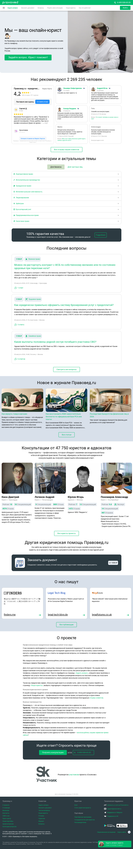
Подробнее (100, 235)
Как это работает (85, 8)
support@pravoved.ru (114, 809)
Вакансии (5, 810)
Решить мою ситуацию (55, 8)
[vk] (129, 832)
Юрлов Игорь (76, 497)
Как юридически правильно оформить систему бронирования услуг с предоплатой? (64, 305)
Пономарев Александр (114, 497)
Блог (76, 805)
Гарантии (41, 818)
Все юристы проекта (66, 533)
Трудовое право (34, 299)
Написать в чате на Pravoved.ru (117, 805)
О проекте (5, 805)
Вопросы (41, 8)
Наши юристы (71, 8)
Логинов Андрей (44, 497)
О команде (6, 808)
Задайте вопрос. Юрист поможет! (28, 57)
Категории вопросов (9, 826)
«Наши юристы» (36, 685)
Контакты (5, 813)
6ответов (21, 359)
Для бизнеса (55, 167)
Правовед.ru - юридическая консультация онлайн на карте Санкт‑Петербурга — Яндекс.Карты (32, 141)
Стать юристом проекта (82, 808)
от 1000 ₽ (113, 563)
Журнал (41, 821)
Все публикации (66, 625)
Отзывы (41, 816)
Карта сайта (122, 832)
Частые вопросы (44, 810)
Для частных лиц (75, 167)
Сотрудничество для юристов (84, 820)
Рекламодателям (80, 822)
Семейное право (34, 336)
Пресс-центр (6, 818)
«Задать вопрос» (81, 673)
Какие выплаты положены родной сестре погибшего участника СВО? (55, 341)
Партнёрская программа (82, 817)
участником (74, 774)
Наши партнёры (7, 821)
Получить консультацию (53, 752)
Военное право (34, 259)
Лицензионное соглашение (106, 832)
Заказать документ (27, 8)
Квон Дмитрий (10, 497)
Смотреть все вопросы (67, 369)
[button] (114, 844)
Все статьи (66, 435)
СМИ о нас (6, 816)
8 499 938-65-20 (124, 2)
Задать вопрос (12, 8)
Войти (125, 8)
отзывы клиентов (96, 698)
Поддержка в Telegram (114, 812)
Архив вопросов (8, 824)
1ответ (20, 288)
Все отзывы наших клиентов (66, 149)
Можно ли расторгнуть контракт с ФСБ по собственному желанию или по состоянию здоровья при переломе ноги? (64, 266)
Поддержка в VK (112, 816)
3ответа (21, 325)
